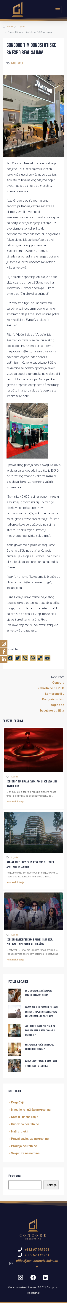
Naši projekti (19, 1131)
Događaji (21, 26)
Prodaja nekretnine (24, 1146)
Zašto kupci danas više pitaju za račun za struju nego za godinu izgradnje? (40, 1030)
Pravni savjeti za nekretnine (30, 1138)
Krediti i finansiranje (24, 1117)
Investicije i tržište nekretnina (31, 1109)
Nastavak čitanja (15, 801)
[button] (58, 10)
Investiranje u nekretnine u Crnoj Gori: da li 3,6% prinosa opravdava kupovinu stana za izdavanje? (41, 1012)
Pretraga (14, 1176)
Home (10, 26)
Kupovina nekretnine (25, 1124)
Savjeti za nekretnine (25, 1153)
